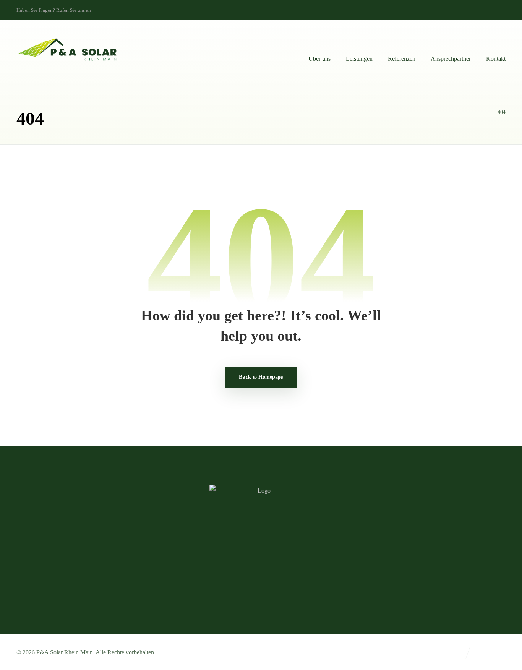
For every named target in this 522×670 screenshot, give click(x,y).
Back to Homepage (261, 377)
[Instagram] (507, 9)
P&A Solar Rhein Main (64, 652)
